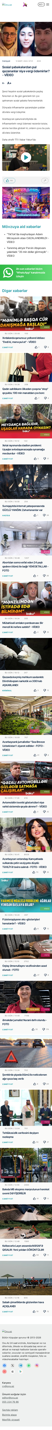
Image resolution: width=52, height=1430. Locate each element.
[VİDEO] (26, 313)
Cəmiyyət (7, 347)
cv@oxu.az (8, 1386)
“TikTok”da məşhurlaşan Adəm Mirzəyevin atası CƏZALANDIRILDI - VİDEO (28, 238)
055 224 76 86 (10, 1401)
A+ (9, 83)
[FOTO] (26, 538)
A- (3, 83)
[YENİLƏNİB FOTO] (26, 996)
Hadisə (6, 515)
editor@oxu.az (10, 1397)
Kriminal (7, 691)
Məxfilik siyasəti (11, 1419)
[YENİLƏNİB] (26, 834)
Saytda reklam (10, 1409)
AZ (40, 4)
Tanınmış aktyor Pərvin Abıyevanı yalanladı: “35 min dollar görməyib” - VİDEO (27, 251)
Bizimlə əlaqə (9, 1414)
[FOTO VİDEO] (26, 715)
